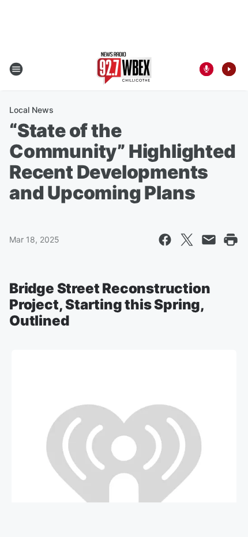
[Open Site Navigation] (16, 69)
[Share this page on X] (187, 240)
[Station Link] (124, 69)
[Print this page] (231, 240)
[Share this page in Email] (209, 240)
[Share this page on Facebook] (165, 240)
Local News (31, 110)
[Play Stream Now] (229, 69)
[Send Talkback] (206, 69)
